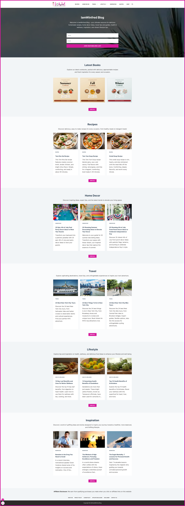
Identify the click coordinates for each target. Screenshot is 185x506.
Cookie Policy (87, 497)
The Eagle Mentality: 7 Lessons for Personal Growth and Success (119, 457)
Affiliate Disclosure (97, 497)
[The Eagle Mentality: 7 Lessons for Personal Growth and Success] (119, 439)
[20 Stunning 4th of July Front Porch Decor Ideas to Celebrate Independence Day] (119, 212)
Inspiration (113, 4)
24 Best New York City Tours (65, 303)
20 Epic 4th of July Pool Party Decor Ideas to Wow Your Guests (64, 230)
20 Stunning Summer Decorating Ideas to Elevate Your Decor (92, 230)
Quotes (121, 4)
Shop (128, 4)
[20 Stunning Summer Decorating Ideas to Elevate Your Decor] (92, 212)
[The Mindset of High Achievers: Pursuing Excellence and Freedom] (92, 439)
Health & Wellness (60, 377)
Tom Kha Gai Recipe (62, 156)
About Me (70, 497)
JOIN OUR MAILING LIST (92, 46)
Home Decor (85, 4)
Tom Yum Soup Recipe (90, 156)
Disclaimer (106, 497)
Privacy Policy (78, 497)
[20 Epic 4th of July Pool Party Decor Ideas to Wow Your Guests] (65, 212)
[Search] (132, 4)
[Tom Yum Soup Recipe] (92, 141)
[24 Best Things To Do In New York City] (92, 288)
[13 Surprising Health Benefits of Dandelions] (92, 366)
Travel (94, 4)
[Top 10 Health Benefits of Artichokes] (119, 366)
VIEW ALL (92, 109)
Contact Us (114, 497)
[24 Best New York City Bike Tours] (119, 288)
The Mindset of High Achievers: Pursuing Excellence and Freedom (91, 457)
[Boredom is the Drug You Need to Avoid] (65, 439)
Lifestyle (103, 4)
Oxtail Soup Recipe (115, 156)
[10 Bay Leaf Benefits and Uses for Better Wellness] (65, 366)
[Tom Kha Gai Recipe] (65, 141)
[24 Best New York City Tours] (65, 288)
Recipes (77, 4)
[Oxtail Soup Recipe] (119, 141)
